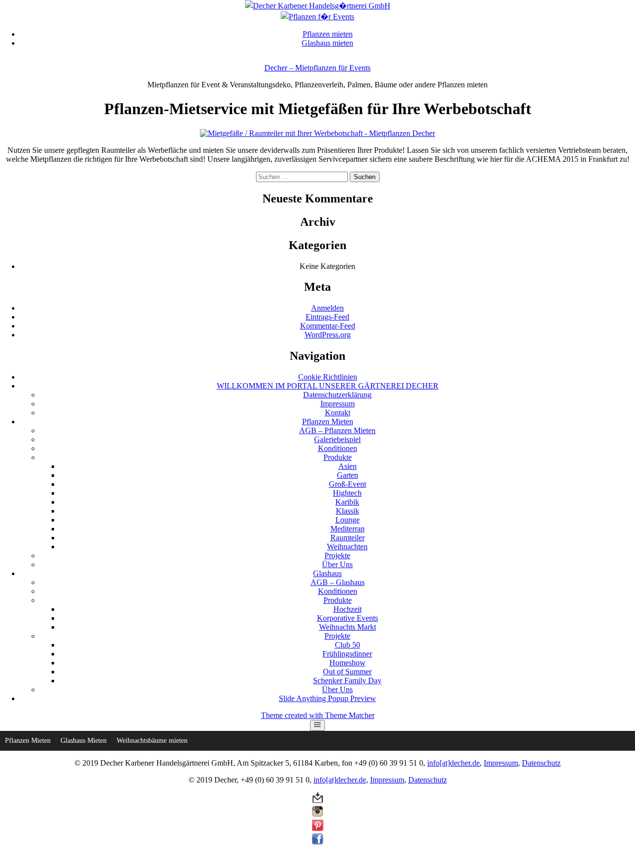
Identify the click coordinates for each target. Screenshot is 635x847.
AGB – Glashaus (338, 582)
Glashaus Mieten (84, 740)
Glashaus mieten (327, 43)
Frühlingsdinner (347, 654)
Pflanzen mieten (328, 34)
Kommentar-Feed (327, 326)
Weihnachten (347, 546)
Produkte (337, 457)
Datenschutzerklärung (337, 395)
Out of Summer (347, 671)
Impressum (337, 403)
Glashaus (327, 573)
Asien (347, 466)
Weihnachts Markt (347, 627)
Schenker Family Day (347, 680)
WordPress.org (328, 334)
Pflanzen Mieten (327, 421)
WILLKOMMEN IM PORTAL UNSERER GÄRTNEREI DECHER (328, 386)
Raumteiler (347, 537)
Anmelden (327, 308)
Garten (347, 475)
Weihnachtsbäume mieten (152, 740)
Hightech (347, 493)
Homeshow (347, 662)
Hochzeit (347, 609)
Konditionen (337, 448)
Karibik (347, 502)
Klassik (347, 511)
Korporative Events (347, 618)
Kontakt (337, 412)
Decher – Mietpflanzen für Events (317, 68)
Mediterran (347, 528)
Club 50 (347, 645)
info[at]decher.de (453, 763)
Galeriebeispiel (337, 439)
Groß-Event (347, 484)
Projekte (337, 555)
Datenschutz (541, 763)
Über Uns (337, 564)
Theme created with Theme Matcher (318, 715)
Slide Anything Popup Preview (327, 698)
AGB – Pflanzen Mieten (337, 430)
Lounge (347, 520)
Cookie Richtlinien (327, 377)
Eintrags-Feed (327, 317)
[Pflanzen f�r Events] (317, 16)
